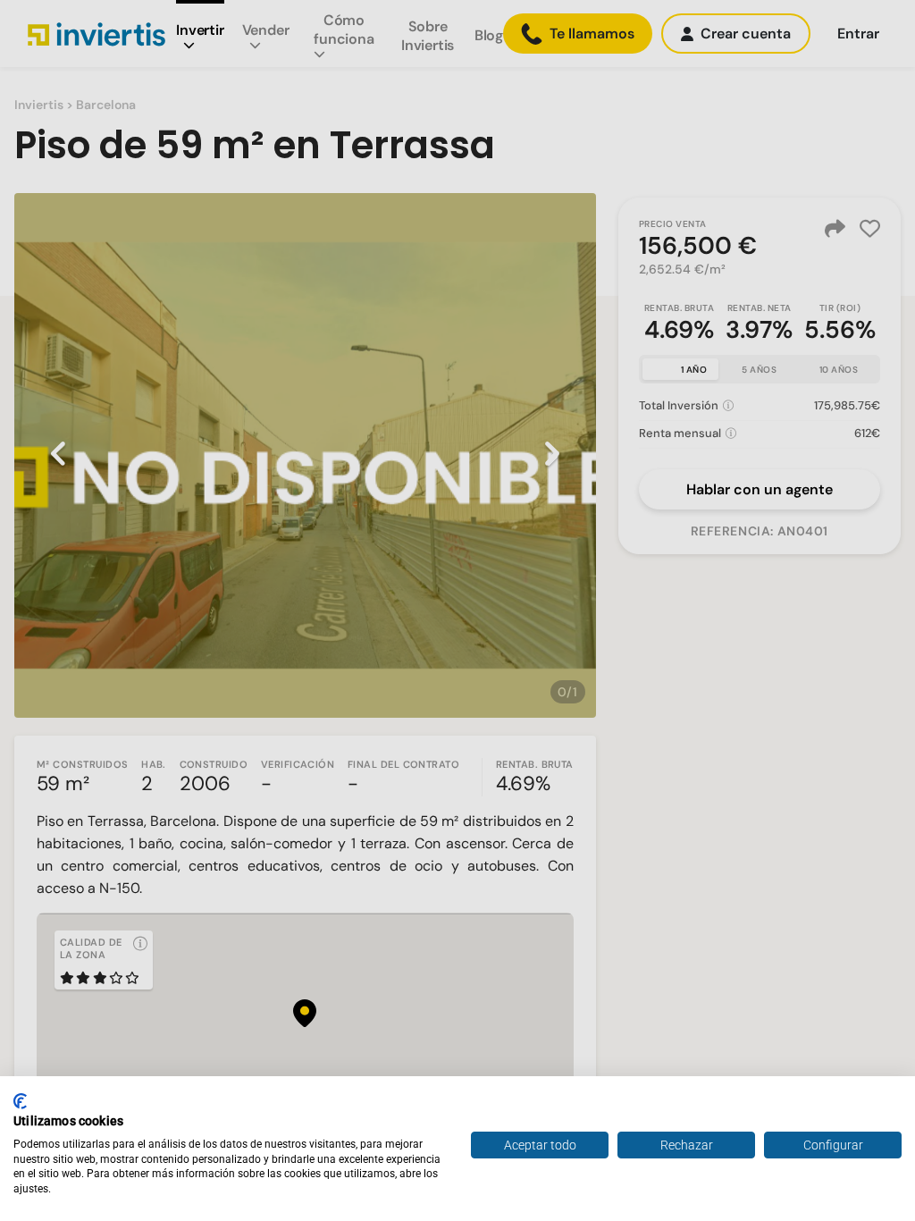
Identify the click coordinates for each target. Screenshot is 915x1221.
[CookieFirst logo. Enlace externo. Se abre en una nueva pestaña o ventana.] (20, 1101)
